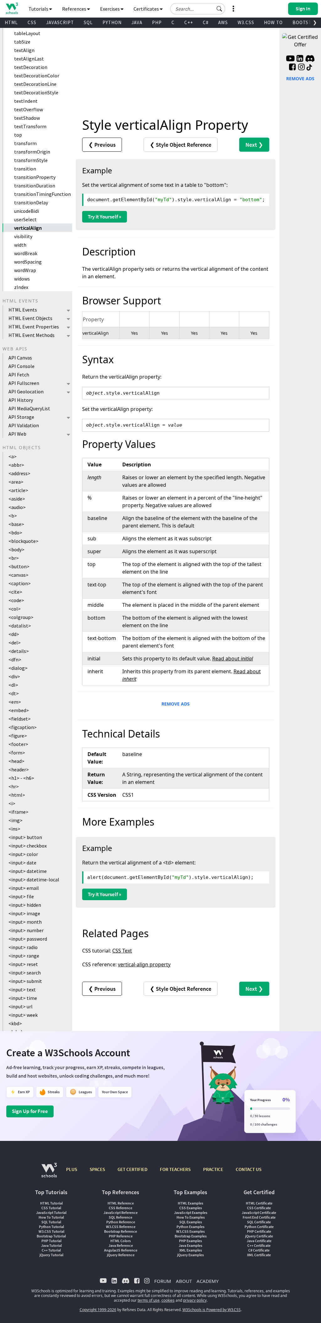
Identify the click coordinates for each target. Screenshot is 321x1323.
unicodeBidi (26, 211)
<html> (16, 795)
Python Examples (190, 1226)
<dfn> (14, 659)
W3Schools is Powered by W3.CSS (211, 1309)
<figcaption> (22, 727)
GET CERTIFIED (132, 1169)
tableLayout (27, 33)
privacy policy (195, 1300)
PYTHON (112, 22)
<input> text (22, 989)
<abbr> (16, 465)
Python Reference (120, 1222)
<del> (14, 642)
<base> (16, 524)
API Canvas (20, 357)
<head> (16, 761)
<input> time (22, 998)
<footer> (18, 744)
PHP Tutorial (51, 1240)
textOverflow (28, 109)
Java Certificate (259, 1240)
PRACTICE (213, 1169)
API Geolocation (26, 391)
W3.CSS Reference (120, 1226)
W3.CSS (246, 22)
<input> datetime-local (33, 879)
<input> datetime (27, 871)
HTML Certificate (259, 1203)
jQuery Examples (190, 1254)
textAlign (24, 50)
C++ (188, 22)
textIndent (26, 101)
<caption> (19, 583)
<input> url (20, 1006)
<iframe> (18, 812)
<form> (16, 752)
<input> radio (23, 947)
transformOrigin (32, 152)
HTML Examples (190, 1203)
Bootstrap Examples (191, 1236)
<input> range (23, 956)
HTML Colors (120, 1240)
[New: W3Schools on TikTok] (309, 67)
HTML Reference (121, 1203)
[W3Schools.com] (49, 1173)
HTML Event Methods (31, 335)
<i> (11, 803)
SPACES (97, 1169)
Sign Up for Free (30, 1111)
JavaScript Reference (120, 1212)
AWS (223, 22)
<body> (16, 549)
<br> (13, 558)
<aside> (16, 499)
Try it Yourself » (104, 216)
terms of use (149, 1300)
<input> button (25, 837)
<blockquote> (23, 541)
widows (22, 279)
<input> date (22, 862)
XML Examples (190, 1250)
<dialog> (18, 668)
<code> (16, 600)
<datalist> (19, 625)
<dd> (13, 634)
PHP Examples (190, 1240)
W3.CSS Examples (190, 1231)
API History (20, 400)
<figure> (17, 735)
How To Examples (190, 1217)
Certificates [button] (147, 9)
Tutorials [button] (39, 9)
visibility (23, 236)
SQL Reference (120, 1217)
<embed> (18, 710)
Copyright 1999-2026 (98, 1309)
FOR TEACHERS (175, 1169)
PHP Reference (121, 1236)
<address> (19, 473)
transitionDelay (31, 202)
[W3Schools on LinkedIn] (300, 59)
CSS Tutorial (51, 1207)
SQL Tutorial (51, 1222)
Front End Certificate (259, 1217)
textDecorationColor (36, 75)
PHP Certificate (259, 1231)
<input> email (23, 888)
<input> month (25, 922)
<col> (14, 609)
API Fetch (18, 374)
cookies (168, 1300)
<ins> (14, 829)
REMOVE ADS (175, 704)
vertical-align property (144, 964)
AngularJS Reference (120, 1250)
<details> (18, 651)
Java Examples (190, 1245)
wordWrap (25, 270)
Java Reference (120, 1245)
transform (25, 143)
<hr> (13, 786)
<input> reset (23, 964)
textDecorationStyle (36, 92)
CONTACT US (248, 1169)
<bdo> (15, 532)
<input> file (21, 896)
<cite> (15, 592)
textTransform (30, 126)
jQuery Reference (120, 1254)
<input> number (26, 930)
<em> (14, 702)
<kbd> (15, 1023)
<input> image (24, 913)
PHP (157, 22)
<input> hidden (24, 905)
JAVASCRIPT (60, 22)
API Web (17, 434)
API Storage (21, 417)
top (18, 135)
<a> (12, 456)
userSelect (25, 219)
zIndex (21, 287)
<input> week (23, 1015)
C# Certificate (259, 1250)
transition (25, 168)
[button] (219, 8)
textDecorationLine (35, 84)
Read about (232, 658)
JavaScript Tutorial (51, 1212)
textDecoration (30, 67)
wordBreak (25, 253)
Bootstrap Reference (120, 1231)
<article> (18, 490)
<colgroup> (21, 617)
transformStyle (31, 160)
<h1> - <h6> (21, 778)
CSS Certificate (259, 1207)
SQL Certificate (259, 1222)
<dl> (13, 685)
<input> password (27, 939)
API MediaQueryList (29, 408)
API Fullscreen (23, 383)
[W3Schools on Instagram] (301, 67)
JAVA (136, 22)
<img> (15, 820)
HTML (11, 22)
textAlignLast (29, 58)
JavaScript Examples (190, 1212)
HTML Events (22, 310)
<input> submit (25, 981)
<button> (18, 566)
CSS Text (122, 950)
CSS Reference (120, 1207)
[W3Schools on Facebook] (292, 67)
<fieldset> (19, 719)
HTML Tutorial (51, 1203)
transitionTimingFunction (42, 194)
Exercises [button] (110, 9)
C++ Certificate (259, 1245)
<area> (16, 482)
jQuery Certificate (259, 1236)
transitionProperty (34, 177)
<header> (18, 769)
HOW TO (273, 22)
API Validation (23, 425)
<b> (12, 515)
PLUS (71, 1169)
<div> (14, 676)
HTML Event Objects (30, 318)
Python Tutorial (51, 1226)
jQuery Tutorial (51, 1254)
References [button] (74, 9)
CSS (32, 22)
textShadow (27, 118)
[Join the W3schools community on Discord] (310, 59)
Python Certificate (259, 1226)
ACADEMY (207, 1281)
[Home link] (12, 8)
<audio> (17, 507)
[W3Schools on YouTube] (290, 59)
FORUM (162, 1281)
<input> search (24, 972)
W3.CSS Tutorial (51, 1231)
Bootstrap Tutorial (51, 1236)
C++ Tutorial (51, 1250)
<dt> (13, 693)
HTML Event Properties (33, 326)
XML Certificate (259, 1254)
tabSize (22, 42)
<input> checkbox (27, 846)
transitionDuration (34, 185)
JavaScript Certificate (259, 1212)
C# (205, 22)
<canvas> (18, 575)
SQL (88, 22)
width (20, 245)
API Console (21, 366)
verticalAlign (28, 228)
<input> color (23, 854)
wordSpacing (28, 262)
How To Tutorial (51, 1217)
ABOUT (184, 1281)
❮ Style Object (180, 144)
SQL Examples (190, 1222)
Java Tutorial (51, 1245)
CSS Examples (190, 1207)
